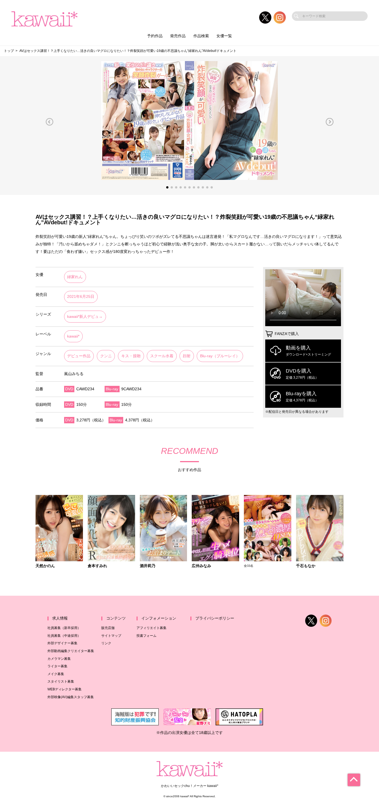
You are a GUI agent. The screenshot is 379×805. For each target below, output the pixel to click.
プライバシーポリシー (214, 618)
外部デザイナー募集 (62, 643)
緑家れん (75, 277)
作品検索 (201, 36)
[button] (49, 121)
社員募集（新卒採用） (64, 628)
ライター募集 (57, 666)
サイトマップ (111, 636)
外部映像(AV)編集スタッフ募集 (70, 697)
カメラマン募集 (59, 659)
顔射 (187, 356)
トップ (9, 51)
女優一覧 (224, 36)
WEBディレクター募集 (64, 689)
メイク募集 (55, 674)
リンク (106, 643)
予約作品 (155, 36)
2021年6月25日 (80, 297)
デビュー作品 (78, 356)
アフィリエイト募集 (151, 628)
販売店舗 (108, 628)
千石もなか (305, 566)
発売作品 (178, 36)
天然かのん (45, 566)
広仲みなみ (201, 566)
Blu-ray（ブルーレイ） (220, 356)
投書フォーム (146, 636)
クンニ (106, 356)
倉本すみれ (97, 566)
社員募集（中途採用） (64, 636)
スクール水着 (161, 356)
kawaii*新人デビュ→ (85, 317)
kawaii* (73, 336)
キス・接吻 (131, 356)
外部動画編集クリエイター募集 (70, 651)
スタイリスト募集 (60, 681)
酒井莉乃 (147, 566)
